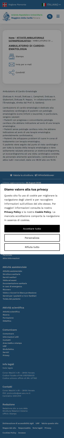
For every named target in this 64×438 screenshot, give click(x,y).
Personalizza (32, 237)
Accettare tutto (32, 228)
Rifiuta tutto (32, 247)
